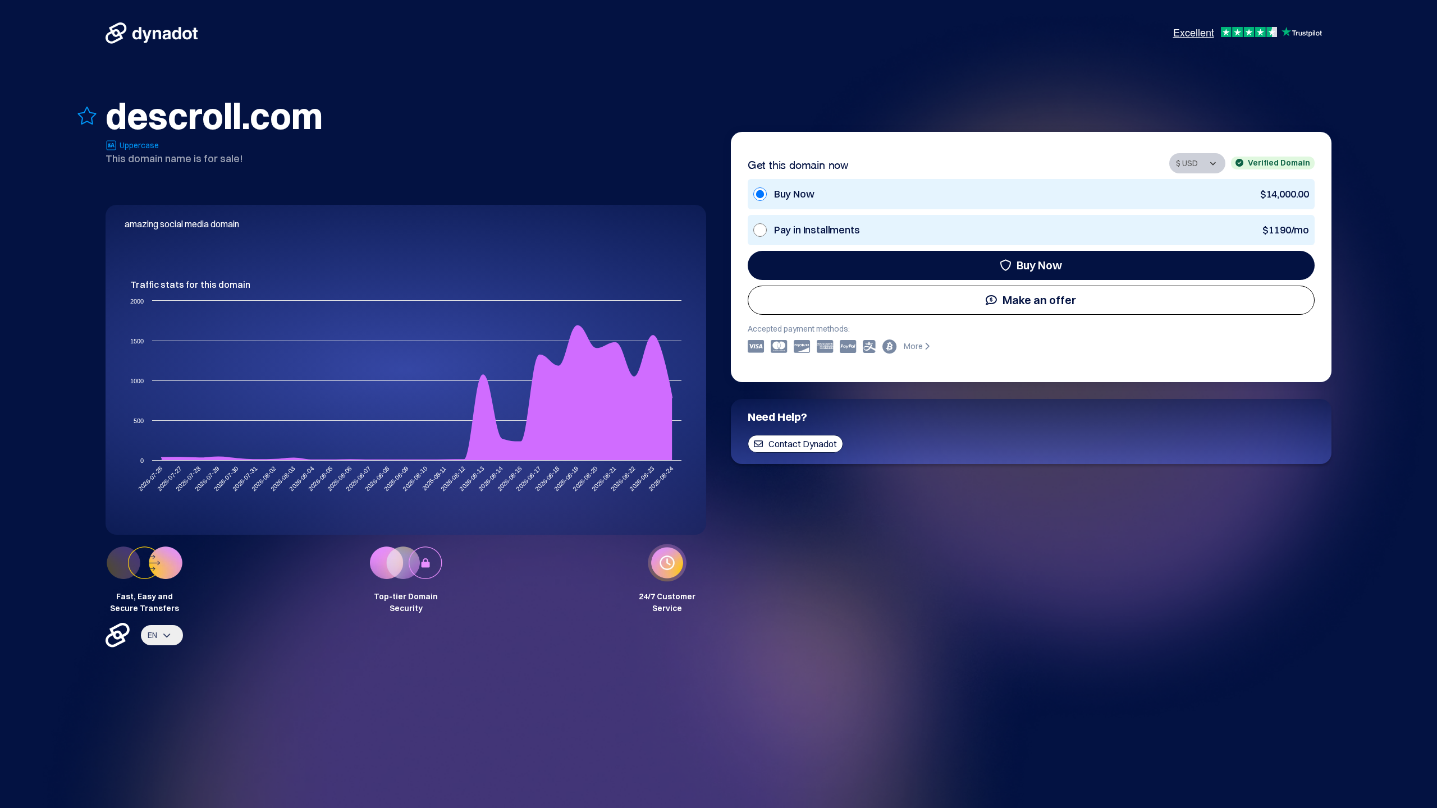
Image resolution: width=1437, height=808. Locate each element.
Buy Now (1039, 265)
